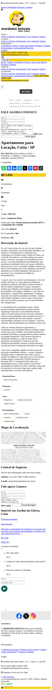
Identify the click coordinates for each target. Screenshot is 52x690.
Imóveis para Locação (29, 649)
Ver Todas (26, 92)
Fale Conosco (8, 677)
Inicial (3, 7)
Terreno (42, 37)
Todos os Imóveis (8, 37)
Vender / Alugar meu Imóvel (23, 46)
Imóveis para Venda (10, 649)
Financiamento (7, 48)
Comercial (35, 37)
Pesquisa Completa (24, 7)
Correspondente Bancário (23, 48)
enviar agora (30, 136)
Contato (4, 50)
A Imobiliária (11, 7)
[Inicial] (16, 32)
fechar (4, 60)
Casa (28, 37)
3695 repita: (6, 506)
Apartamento (20, 37)
